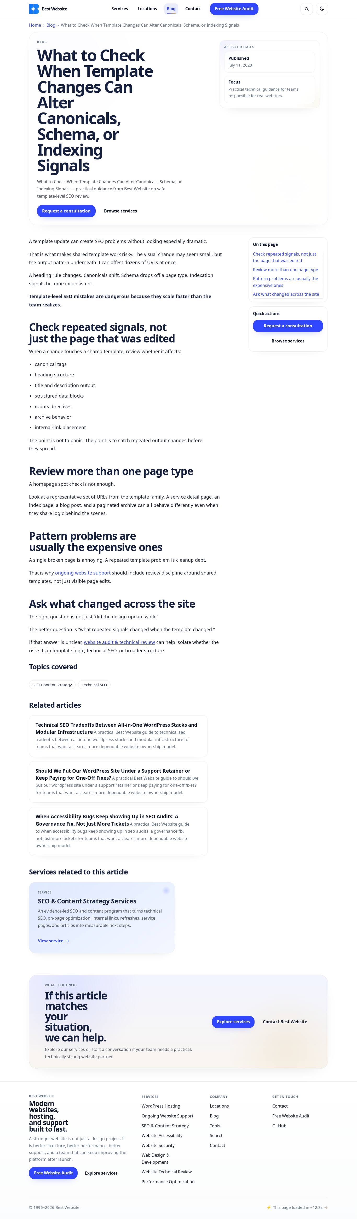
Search (216, 1135)
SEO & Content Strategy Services (87, 901)
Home (35, 25)
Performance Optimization (168, 1182)
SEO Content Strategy (52, 684)
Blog (171, 8)
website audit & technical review (119, 642)
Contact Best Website (285, 1022)
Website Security (158, 1145)
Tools (215, 1126)
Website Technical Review (167, 1172)
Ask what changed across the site (286, 294)
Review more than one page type (285, 270)
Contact (193, 8)
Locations (147, 8)
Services (120, 8)
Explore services (233, 1022)
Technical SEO (94, 684)
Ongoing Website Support (167, 1116)
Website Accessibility (162, 1135)
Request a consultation (66, 211)
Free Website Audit (234, 8)
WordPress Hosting (161, 1106)
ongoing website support (83, 573)
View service (53, 941)
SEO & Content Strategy (165, 1126)
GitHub (279, 1126)
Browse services (120, 211)
